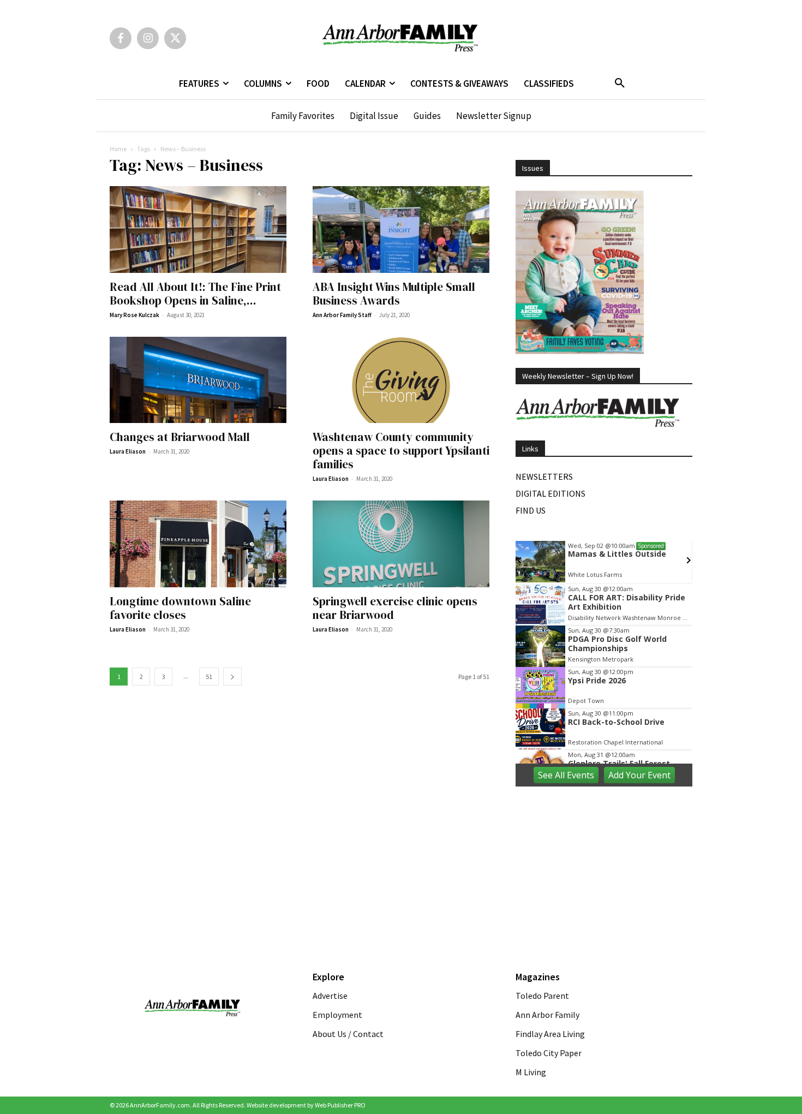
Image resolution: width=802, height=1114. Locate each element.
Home (118, 149)
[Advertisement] (604, 865)
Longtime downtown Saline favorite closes (180, 608)
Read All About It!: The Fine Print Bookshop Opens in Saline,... (195, 293)
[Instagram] (148, 38)
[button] (620, 83)
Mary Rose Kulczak (134, 315)
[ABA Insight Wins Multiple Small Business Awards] (401, 229)
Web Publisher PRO (340, 1105)
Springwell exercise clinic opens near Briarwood (395, 608)
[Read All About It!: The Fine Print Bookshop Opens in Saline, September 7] (198, 229)
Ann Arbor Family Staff (342, 315)
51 (209, 676)
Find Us (531, 510)
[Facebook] (120, 38)
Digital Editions (550, 493)
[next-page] (232, 677)
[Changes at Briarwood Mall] (198, 380)
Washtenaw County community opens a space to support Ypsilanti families (401, 450)
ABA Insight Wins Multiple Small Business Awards (394, 293)
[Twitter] (175, 38)
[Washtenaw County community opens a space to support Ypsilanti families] (401, 380)
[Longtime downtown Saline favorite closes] (198, 544)
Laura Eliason (128, 451)
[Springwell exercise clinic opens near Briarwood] (401, 544)
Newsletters (544, 476)
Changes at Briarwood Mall (180, 437)
